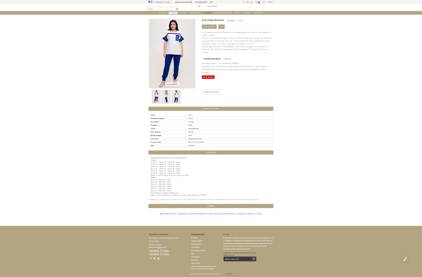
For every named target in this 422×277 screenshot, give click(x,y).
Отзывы (246, 13)
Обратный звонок (211, 92)
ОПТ (211, 2)
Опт (221, 27)
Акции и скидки (196, 241)
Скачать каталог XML (183, 2)
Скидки (207, 13)
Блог (237, 13)
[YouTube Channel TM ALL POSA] (158, 258)
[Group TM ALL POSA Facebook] (150, 258)
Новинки (194, 238)
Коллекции (195, 13)
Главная (163, 13)
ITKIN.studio (229, 274)
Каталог (183, 13)
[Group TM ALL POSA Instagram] (154, 258)
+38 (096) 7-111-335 (162, 2)
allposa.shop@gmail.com (158, 247)
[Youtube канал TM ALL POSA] (251, 2)
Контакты (258, 13)
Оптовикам (195, 247)
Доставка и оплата (223, 13)
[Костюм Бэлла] (156, 96)
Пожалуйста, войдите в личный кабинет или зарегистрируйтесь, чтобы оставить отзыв (212, 213)
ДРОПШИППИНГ (201, 2)
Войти (270, 2)
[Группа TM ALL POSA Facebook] (243, 2)
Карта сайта (195, 263)
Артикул (231, 20)
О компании (195, 257)
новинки (173, 13)
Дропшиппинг (209, 27)
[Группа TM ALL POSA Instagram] (247, 2)
